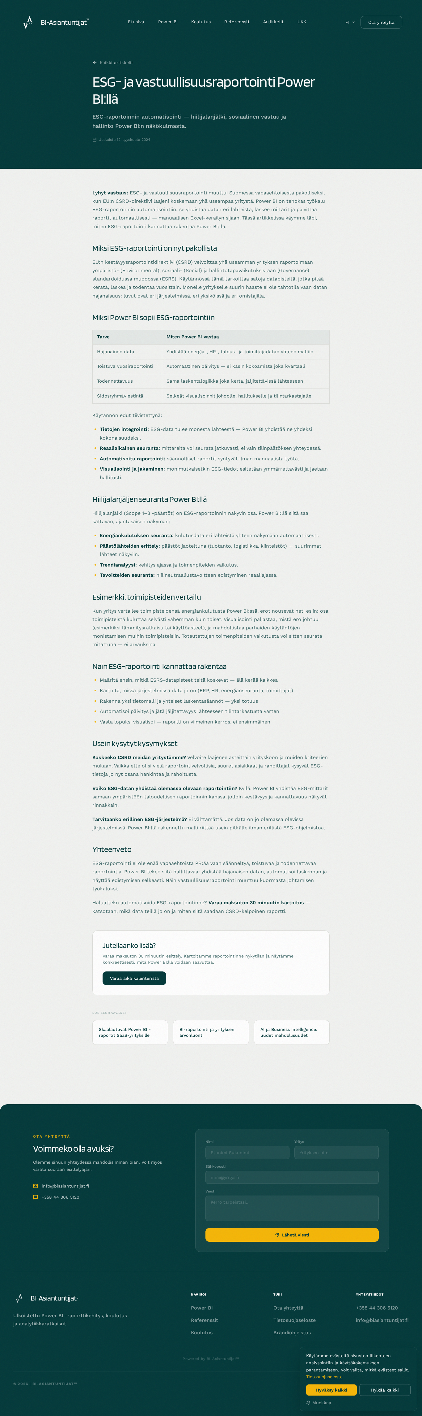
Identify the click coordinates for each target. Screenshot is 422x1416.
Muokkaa (321, 1402)
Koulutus (201, 21)
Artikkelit (273, 21)
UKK (302, 21)
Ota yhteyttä (381, 22)
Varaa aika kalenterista (134, 978)
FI (347, 22)
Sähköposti (215, 1166)
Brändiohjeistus (292, 1333)
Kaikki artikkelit (116, 62)
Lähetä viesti (295, 1234)
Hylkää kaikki (385, 1390)
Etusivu (136, 21)
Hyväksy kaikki (331, 1390)
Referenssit (237, 21)
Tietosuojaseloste (324, 1376)
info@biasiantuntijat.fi (65, 1186)
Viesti (210, 1191)
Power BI (168, 21)
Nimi (209, 1142)
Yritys (299, 1142)
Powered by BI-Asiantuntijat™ (211, 1359)
